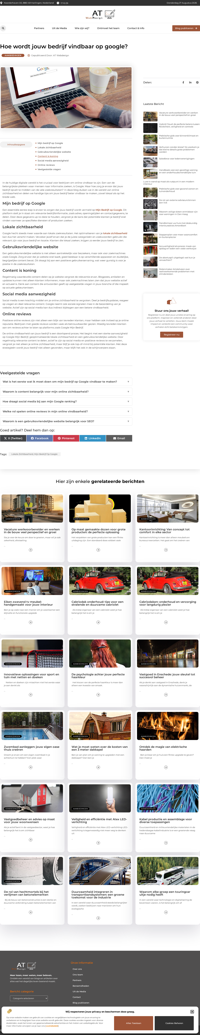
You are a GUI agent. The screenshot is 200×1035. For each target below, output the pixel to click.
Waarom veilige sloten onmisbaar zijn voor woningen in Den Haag (178, 212)
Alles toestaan (133, 1023)
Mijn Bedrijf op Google (109, 209)
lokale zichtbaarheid (115, 233)
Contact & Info (135, 28)
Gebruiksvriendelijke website (54, 151)
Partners (39, 28)
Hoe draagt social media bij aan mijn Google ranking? (66, 401)
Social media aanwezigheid (53, 160)
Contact (77, 997)
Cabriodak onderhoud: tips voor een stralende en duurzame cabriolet (97, 603)
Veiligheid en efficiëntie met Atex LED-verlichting (99, 821)
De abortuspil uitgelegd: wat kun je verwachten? (177, 258)
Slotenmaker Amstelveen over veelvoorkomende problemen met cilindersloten (176, 271)
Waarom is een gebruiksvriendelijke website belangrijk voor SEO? (66, 421)
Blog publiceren (81, 1002)
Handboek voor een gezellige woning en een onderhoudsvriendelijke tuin (178, 171)
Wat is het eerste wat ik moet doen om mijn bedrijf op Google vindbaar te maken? (66, 381)
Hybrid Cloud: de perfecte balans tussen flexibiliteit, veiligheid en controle (179, 125)
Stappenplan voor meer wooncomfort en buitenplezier (178, 235)
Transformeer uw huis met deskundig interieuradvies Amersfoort (178, 224)
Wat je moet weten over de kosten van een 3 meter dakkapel (100, 748)
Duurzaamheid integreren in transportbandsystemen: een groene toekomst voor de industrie (98, 894)
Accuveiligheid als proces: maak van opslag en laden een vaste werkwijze (177, 247)
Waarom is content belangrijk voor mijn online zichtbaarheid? (66, 391)
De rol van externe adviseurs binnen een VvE (177, 201)
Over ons (77, 969)
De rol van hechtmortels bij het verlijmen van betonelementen (26, 893)
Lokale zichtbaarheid (49, 147)
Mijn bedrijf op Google (50, 143)
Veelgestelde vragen (49, 169)
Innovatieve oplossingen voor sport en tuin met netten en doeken (31, 676)
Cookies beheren (174, 1023)
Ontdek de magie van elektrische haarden (163, 748)
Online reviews (46, 165)
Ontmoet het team (108, 28)
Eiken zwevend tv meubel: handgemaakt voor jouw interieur (28, 603)
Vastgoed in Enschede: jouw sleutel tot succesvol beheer (167, 676)
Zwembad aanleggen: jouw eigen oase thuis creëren (31, 748)
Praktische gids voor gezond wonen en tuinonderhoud (178, 189)
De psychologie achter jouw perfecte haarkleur (98, 676)
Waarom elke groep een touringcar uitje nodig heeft (164, 893)
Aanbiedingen (13, 55)
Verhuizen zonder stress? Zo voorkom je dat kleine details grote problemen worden (179, 149)
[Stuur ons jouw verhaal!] (171, 301)
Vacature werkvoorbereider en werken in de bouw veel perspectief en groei (178, 113)
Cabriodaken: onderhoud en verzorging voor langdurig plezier (167, 603)
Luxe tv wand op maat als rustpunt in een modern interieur (168, 182)
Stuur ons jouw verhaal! (172, 310)
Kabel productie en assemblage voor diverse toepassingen (165, 821)
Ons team (78, 974)
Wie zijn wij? (82, 28)
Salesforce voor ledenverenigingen (177, 158)
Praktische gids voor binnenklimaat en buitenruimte (178, 136)
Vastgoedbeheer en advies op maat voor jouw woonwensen (29, 821)
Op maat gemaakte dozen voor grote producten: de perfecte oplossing (98, 531)
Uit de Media (59, 28)
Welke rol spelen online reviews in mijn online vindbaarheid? (66, 411)
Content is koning (48, 156)
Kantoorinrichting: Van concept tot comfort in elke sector (164, 531)
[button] (192, 1011)
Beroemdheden (81, 986)
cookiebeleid (52, 1026)
